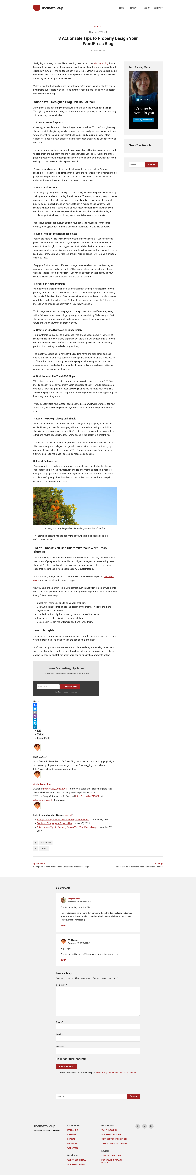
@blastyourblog (42, 784)
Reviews (133, 8)
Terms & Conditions (111, 1155)
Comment (61, 985)
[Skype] (75, 723)
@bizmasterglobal (42, 800)
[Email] (75, 712)
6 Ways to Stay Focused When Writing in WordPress (63, 819)
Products (72, 1144)
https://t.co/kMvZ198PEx (88, 796)
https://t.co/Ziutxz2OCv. (55, 788)
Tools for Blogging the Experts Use (54, 823)
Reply (63, 925)
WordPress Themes (76, 1160)
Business (71, 1134)
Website (60, 1046)
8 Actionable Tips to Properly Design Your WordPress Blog (66, 827)
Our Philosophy (109, 1130)
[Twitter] (75, 709)
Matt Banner (99, 50)
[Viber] (75, 716)
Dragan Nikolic (74, 899)
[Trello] (75, 719)
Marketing (72, 1130)
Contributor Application (114, 1139)
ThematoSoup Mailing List (114, 1144)
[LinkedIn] (75, 727)
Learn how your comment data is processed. (116, 1072)
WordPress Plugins (76, 1164)
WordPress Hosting (111, 1134)
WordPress (98, 26)
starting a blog (101, 63)
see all (68, 815)
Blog (121, 8)
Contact (158, 8)
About (147, 8)
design (44, 848)
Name (59, 1022)
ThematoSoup (52, 8)
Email (59, 1034)
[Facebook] (75, 705)
